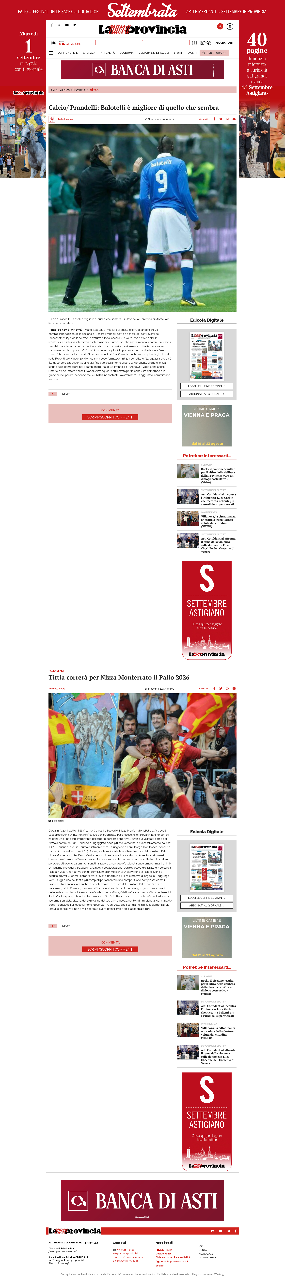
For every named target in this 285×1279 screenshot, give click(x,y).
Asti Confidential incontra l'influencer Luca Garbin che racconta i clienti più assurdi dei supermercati (218, 499)
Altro (94, 90)
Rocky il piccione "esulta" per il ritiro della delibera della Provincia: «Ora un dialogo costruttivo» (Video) (218, 475)
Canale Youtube (69, 25)
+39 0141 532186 (125, 1250)
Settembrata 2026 (69, 44)
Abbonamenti (224, 43)
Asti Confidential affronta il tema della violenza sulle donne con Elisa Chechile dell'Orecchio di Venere (218, 545)
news (66, 394)
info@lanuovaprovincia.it (126, 1253)
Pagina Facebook (54, 25)
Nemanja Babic (56, 688)
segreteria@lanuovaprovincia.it (129, 1257)
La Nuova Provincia (72, 89)
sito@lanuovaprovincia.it (125, 1260)
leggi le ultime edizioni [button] (205, 386)
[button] (230, 27)
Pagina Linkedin (77, 25)
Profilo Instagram (61, 25)
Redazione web (66, 119)
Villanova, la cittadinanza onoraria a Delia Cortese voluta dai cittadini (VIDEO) (218, 521)
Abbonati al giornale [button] (205, 394)
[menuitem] (68, 53)
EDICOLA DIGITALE (205, 42)
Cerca (220, 26)
